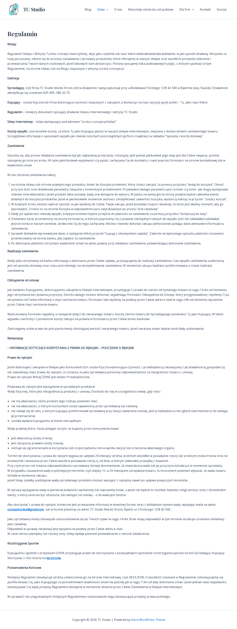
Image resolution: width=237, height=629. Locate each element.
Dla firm (184, 9)
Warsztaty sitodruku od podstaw (150, 9)
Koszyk (222, 9)
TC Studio (34, 9)
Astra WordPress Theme (148, 620)
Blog (88, 9)
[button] (107, 9)
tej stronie (53, 558)
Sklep (101, 9)
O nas (118, 9)
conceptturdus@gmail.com (25, 509)
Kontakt (205, 9)
